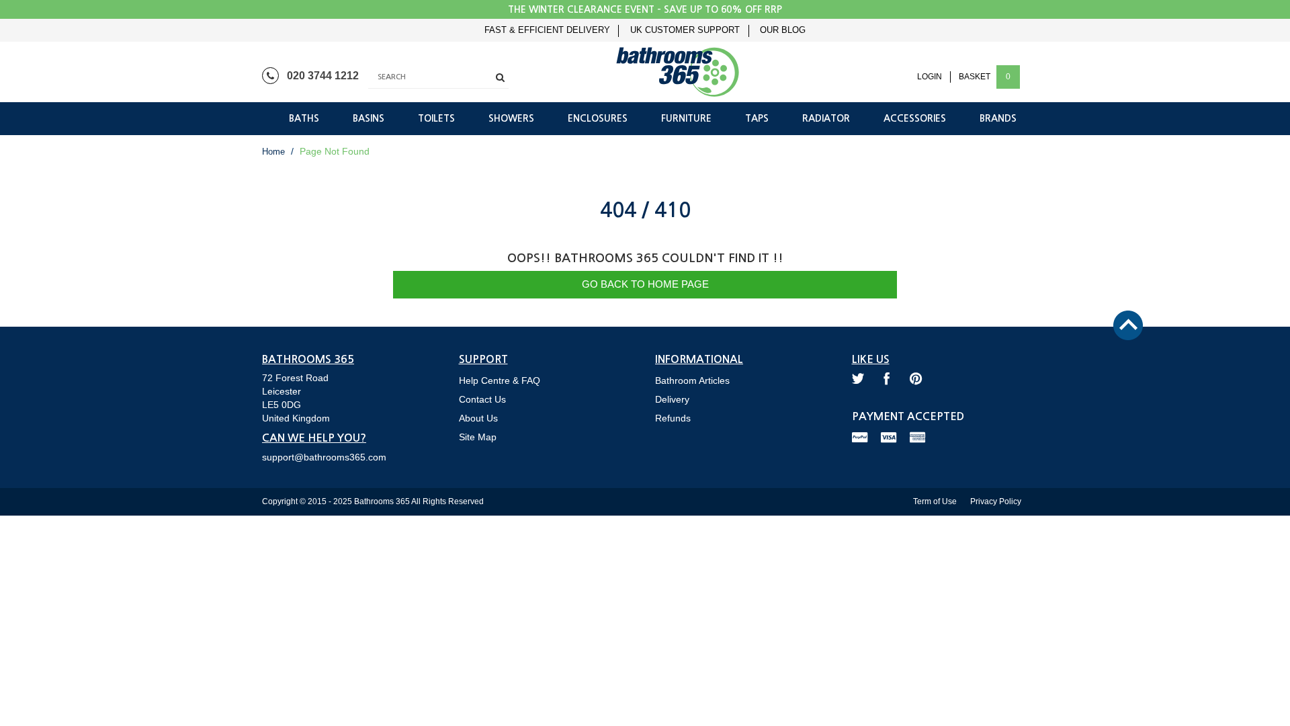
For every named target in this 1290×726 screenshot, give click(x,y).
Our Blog (783, 30)
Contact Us (482, 399)
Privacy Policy (995, 501)
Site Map (478, 437)
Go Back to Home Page (645, 284)
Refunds (673, 418)
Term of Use (935, 501)
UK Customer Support (685, 30)
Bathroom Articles (692, 380)
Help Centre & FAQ (499, 380)
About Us (478, 418)
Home (273, 152)
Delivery (672, 399)
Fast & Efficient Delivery (547, 30)
